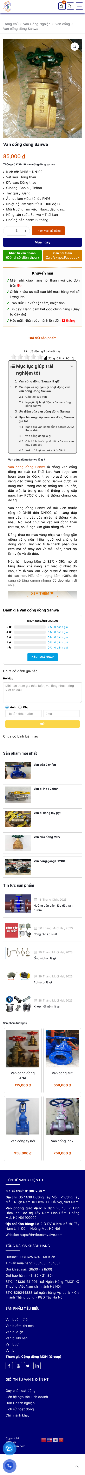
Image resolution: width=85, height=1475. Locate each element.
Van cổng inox (62, 1141)
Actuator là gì (43, 982)
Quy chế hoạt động (20, 1391)
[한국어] (56, 1439)
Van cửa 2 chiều (45, 764)
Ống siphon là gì (45, 958)
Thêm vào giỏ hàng (48, 230)
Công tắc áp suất (45, 934)
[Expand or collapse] (71, 366)
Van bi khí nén (16, 1338)
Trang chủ (11, 24)
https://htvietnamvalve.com (41, 1235)
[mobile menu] (79, 6)
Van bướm (13, 1344)
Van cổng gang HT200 (49, 861)
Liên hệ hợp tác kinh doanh (27, 1397)
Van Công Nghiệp (37, 24)
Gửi (42, 724)
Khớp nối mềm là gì (46, 1006)
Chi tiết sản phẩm (42, 338)
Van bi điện (14, 1332)
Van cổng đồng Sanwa (26, 467)
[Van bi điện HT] (7, 6)
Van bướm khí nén (20, 1326)
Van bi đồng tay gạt (47, 813)
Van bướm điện (17, 1319)
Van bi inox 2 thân (46, 788)
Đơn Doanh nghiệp (20, 1403)
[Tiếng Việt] (61, 1439)
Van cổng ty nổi (23, 1141)
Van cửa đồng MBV (47, 837)
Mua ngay (42, 242)
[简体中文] (44, 1439)
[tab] (42, 338)
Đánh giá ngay (43, 657)
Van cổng (62, 24)
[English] (50, 1439)
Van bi (10, 1350)
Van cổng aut (62, 1073)
